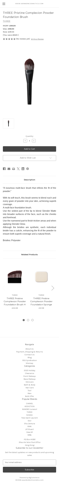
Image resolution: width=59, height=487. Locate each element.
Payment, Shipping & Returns (29, 352)
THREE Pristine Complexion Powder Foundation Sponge (41, 301)
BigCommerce (34, 478)
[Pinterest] (27, 169)
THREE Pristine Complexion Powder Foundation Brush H (15, 301)
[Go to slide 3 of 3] (32, 320)
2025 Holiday (29, 370)
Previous (3, 288)
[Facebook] (4, 169)
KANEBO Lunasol (29, 409)
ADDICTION (29, 406)
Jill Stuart (29, 429)
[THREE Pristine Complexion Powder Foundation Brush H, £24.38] (14, 277)
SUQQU (29, 415)
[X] (18, 169)
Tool (29, 390)
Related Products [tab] (29, 254)
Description (29, 179)
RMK (29, 426)
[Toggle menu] (4, 4)
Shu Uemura (29, 423)
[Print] (13, 169)
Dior (29, 421)
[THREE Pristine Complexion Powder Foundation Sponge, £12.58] (41, 277)
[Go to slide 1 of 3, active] (24, 320)
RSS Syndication (29, 360)
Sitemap (29, 363)
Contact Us (29, 354)
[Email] (9, 169)
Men (29, 393)
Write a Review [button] (37, 39)
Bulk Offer (29, 396)
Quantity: (30, 136)
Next (52, 288)
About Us (30, 349)
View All (29, 432)
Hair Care (30, 388)
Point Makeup (29, 376)
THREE (29, 412)
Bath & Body (29, 385)
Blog (30, 357)
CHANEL (29, 403)
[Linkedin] (23, 169)
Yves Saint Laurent (29, 418)
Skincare (29, 382)
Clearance (29, 373)
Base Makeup (30, 379)
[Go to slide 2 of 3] (28, 320)
